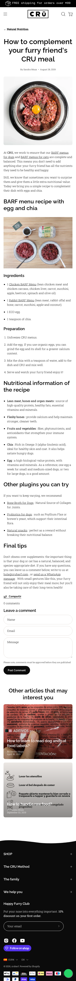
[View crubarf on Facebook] (14, 940)
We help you (13, 892)
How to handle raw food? (29, 804)
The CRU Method (16, 866)
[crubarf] (38, 14)
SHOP (8, 854)
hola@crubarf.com (16, 574)
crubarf (15, 966)
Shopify (36, 966)
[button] (62, 14)
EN (23, 959)
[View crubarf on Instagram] (6, 940)
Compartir (15, 596)
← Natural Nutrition (16, 29)
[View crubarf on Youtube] (22, 940)
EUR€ (11, 959)
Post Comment (17, 670)
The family (11, 879)
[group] (38, 3)
